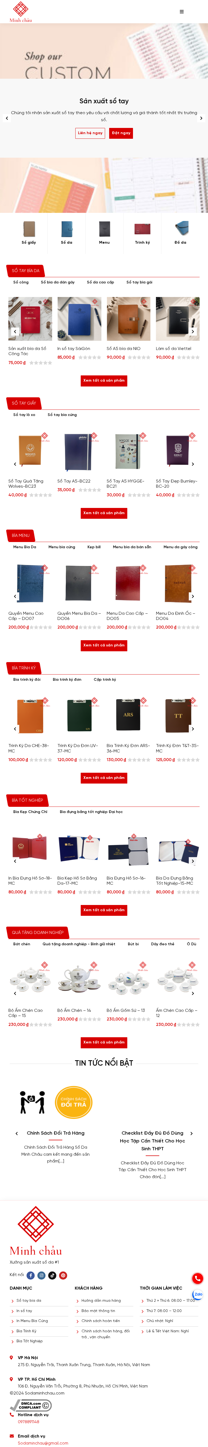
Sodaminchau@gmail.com (43, 1443)
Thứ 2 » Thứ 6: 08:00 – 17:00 (171, 1301)
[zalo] (197, 1294)
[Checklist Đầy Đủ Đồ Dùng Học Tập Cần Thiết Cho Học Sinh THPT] (152, 1102)
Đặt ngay (121, 133)
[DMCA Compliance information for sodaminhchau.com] (31, 1403)
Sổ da (66, 243)
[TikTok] (52, 1275)
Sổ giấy (29, 243)
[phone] (197, 1278)
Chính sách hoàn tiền (101, 1321)
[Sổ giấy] (28, 229)
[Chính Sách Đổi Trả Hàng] (55, 1102)
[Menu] (104, 229)
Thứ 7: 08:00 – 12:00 (164, 1311)
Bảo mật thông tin (98, 1311)
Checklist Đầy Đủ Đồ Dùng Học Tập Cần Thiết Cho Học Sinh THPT (152, 1141)
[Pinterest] (63, 1275)
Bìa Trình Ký (26, 1331)
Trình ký (142, 243)
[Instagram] (41, 1275)
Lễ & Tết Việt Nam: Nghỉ (168, 1331)
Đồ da (180, 243)
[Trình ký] (142, 229)
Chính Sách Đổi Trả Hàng (55, 1133)
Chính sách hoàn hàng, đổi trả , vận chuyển (106, 1334)
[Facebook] (31, 1275)
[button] (201, 118)
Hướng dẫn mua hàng (101, 1301)
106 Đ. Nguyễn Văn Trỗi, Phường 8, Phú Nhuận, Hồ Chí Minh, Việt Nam (83, 1386)
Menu (104, 243)
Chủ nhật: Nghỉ (160, 1321)
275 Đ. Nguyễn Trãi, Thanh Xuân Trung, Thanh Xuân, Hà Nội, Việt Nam (84, 1365)
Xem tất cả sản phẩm (104, 381)
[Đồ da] (180, 229)
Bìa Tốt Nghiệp (30, 1341)
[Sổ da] (66, 229)
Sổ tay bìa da (29, 1301)
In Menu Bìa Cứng (32, 1321)
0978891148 (28, 1422)
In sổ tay (24, 1311)
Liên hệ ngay (90, 133)
